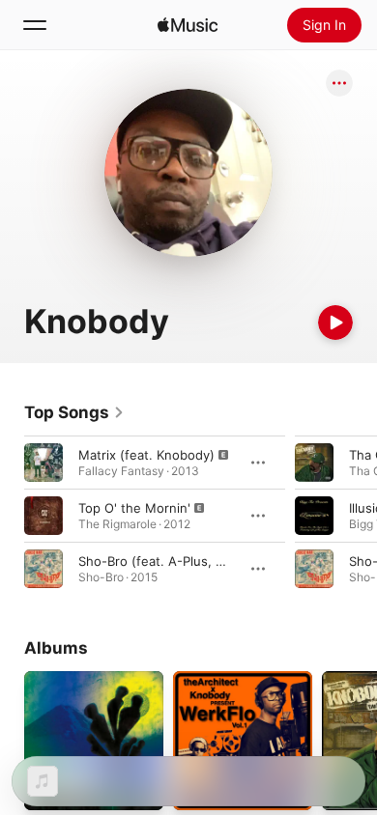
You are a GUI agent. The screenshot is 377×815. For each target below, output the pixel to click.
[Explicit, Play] (43, 462)
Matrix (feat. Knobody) (146, 455)
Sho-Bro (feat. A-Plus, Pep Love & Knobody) (211, 561)
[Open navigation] (35, 25)
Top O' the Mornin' (134, 508)
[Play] (335, 322)
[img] (188, 25)
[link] (74, 412)
